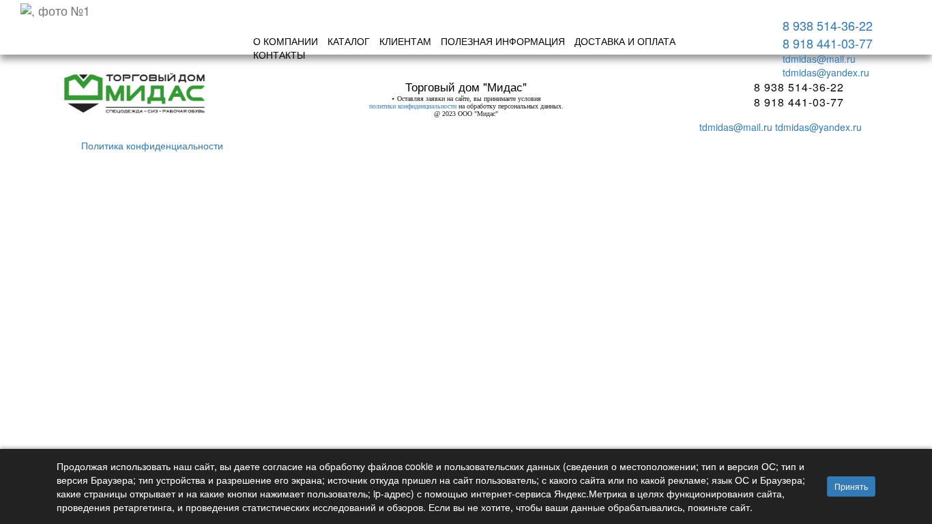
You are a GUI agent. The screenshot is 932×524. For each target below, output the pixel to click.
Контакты (279, 54)
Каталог (348, 41)
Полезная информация (503, 41)
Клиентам (405, 41)
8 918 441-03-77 (828, 43)
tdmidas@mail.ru (819, 59)
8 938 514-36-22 (828, 25)
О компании (285, 41)
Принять (851, 486)
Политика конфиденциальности (152, 145)
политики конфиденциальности (412, 106)
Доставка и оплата (624, 41)
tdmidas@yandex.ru (826, 72)
